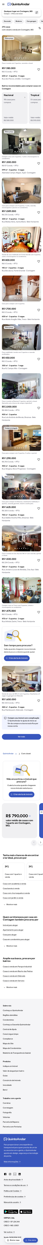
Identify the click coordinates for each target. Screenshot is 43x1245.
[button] (15, 108)
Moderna (19, 21)
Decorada (7, 21)
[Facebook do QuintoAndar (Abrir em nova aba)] (5, 1174)
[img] (21, 48)
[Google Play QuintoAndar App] (11, 1212)
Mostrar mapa (14, 1240)
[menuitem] (8, 753)
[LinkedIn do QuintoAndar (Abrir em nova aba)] (19, 1174)
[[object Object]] (30, 816)
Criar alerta (32, 1240)
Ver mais (21, 737)
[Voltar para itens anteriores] (34, 842)
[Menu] (3, 4)
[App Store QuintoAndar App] (25, 1212)
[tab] (7, 21)
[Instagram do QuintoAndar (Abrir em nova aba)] (10, 1174)
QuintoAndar (8, 754)
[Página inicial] (19, 4)
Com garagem (31, 21)
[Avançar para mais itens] (40, 842)
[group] (21, 58)
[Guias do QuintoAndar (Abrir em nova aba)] (14, 1174)
